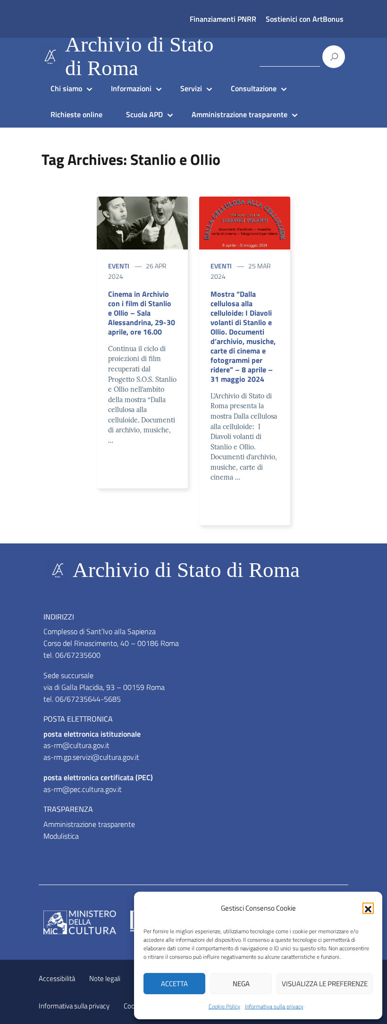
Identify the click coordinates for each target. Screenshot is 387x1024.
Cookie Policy (224, 1006)
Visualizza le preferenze (325, 983)
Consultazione (254, 88)
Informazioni (131, 88)
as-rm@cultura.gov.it (76, 745)
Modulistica (61, 836)
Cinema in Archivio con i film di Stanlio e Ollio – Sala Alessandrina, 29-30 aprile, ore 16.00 (141, 312)
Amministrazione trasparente (239, 114)
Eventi (118, 266)
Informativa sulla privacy (274, 1006)
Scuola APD (144, 114)
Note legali (104, 978)
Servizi (191, 88)
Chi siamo (66, 88)
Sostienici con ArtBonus (305, 19)
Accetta (174, 983)
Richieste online (76, 114)
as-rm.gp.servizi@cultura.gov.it (91, 757)
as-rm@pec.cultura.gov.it (82, 789)
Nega (241, 983)
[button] (368, 908)
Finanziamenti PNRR (223, 19)
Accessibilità (57, 978)
